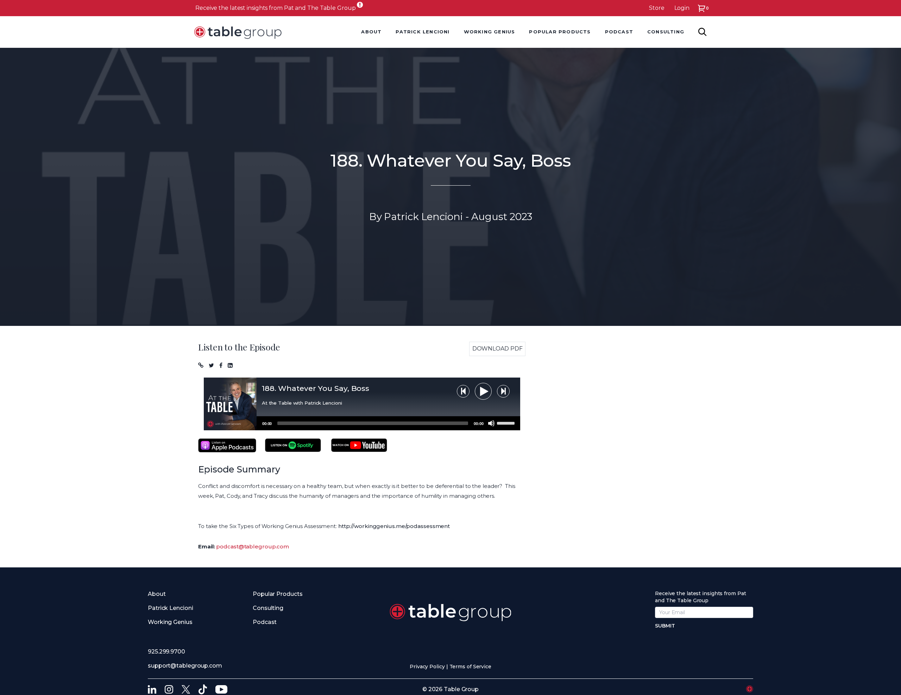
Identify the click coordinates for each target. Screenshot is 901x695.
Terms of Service (470, 666)
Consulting (268, 608)
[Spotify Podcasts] (293, 445)
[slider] (507, 422)
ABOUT (371, 31)
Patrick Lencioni (170, 608)
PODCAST (619, 31)
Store (656, 8)
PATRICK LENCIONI (422, 31)
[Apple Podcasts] (227, 445)
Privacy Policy (427, 666)
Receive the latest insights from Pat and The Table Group (275, 8)
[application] (388, 423)
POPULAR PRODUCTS (560, 31)
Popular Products (277, 594)
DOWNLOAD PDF (497, 348)
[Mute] (491, 423)
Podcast (265, 622)
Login (682, 8)
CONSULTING (665, 31)
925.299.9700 (166, 651)
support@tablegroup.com (185, 665)
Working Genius (489, 31)
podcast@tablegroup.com (252, 546)
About (157, 594)
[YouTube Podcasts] (359, 445)
